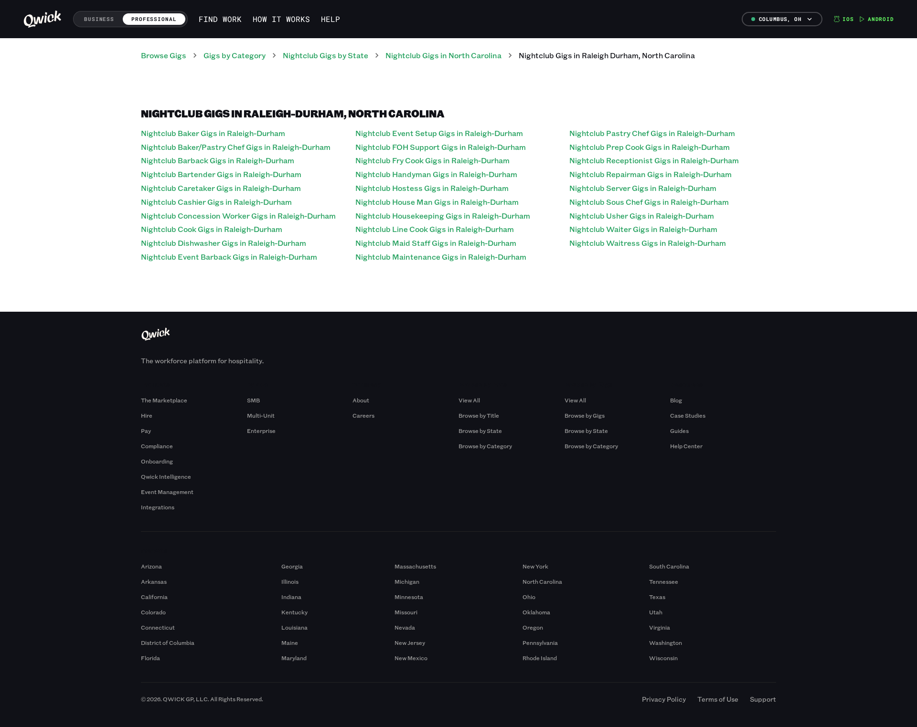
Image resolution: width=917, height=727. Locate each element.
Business (99, 18)
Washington (665, 642)
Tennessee (663, 581)
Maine (289, 642)
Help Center (686, 446)
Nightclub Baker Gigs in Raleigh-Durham (213, 133)
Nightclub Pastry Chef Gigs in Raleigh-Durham (652, 133)
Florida (150, 658)
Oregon (532, 627)
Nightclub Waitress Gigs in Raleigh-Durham (647, 243)
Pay (146, 430)
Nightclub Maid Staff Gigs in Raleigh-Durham (435, 243)
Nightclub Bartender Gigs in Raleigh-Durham (221, 174)
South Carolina (669, 566)
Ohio (528, 597)
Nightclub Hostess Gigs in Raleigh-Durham (432, 188)
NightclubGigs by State (325, 55)
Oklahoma (536, 612)
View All (469, 400)
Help (330, 19)
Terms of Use (717, 699)
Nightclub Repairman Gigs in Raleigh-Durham (650, 174)
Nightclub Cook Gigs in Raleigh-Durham (211, 229)
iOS (848, 18)
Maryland (294, 658)
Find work (220, 19)
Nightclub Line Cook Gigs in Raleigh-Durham (434, 229)
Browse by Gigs (585, 415)
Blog (676, 400)
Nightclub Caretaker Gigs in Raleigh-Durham (221, 188)
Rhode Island (539, 658)
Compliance (157, 446)
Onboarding (157, 461)
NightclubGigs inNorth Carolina (443, 55)
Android (881, 18)
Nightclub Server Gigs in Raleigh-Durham (642, 188)
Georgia (292, 566)
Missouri (406, 612)
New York (535, 566)
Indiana (291, 597)
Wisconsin (663, 658)
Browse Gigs (163, 55)
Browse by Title (478, 415)
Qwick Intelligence (166, 476)
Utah (655, 612)
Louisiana (294, 627)
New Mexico (411, 658)
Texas (657, 597)
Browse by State (480, 430)
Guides (679, 430)
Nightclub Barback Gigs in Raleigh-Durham (217, 160)
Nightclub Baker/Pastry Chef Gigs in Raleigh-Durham (236, 147)
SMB (253, 400)
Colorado (153, 612)
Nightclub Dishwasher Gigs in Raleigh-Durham (223, 243)
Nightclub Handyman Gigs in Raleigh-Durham (436, 174)
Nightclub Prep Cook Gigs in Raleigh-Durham (649, 147)
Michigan (407, 581)
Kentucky (294, 612)
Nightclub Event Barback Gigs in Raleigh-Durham (229, 257)
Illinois (290, 581)
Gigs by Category (234, 55)
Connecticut (158, 627)
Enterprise (261, 430)
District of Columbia (167, 642)
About (360, 400)
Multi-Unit (261, 415)
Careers (363, 415)
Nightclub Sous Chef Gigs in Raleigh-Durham (649, 202)
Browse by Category (485, 446)
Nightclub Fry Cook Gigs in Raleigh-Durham (432, 160)
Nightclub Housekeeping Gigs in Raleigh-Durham (442, 216)
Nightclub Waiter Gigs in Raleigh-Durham (643, 229)
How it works (281, 19)
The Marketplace (164, 400)
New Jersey (410, 642)
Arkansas (154, 581)
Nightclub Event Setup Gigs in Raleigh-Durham (439, 133)
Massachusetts (415, 566)
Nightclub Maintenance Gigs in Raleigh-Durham (440, 257)
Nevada (405, 627)
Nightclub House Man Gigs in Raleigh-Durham (437, 202)
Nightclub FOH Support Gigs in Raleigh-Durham (440, 147)
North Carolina (542, 581)
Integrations (157, 507)
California (154, 597)
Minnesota (409, 597)
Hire (146, 415)
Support (763, 699)
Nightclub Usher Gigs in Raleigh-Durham (641, 216)
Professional (154, 18)
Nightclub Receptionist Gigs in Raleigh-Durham (654, 160)
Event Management (167, 491)
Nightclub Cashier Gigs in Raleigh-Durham (216, 202)
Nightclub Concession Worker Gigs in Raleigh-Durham (238, 216)
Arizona (151, 566)
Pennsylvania (540, 642)
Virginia (659, 627)
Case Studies (687, 415)
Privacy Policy (664, 699)
